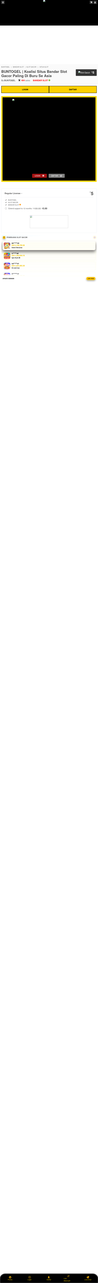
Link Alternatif (67, 1280)
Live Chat (87, 1280)
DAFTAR (73, 89)
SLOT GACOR (31, 67)
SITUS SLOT (44, 67)
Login (30, 1280)
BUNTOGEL (5, 67)
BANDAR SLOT (18, 67)
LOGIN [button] (37, 175)
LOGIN (25, 89)
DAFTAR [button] (54, 175)
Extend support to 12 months (27, 208)
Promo (10, 1280)
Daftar (49, 1280)
